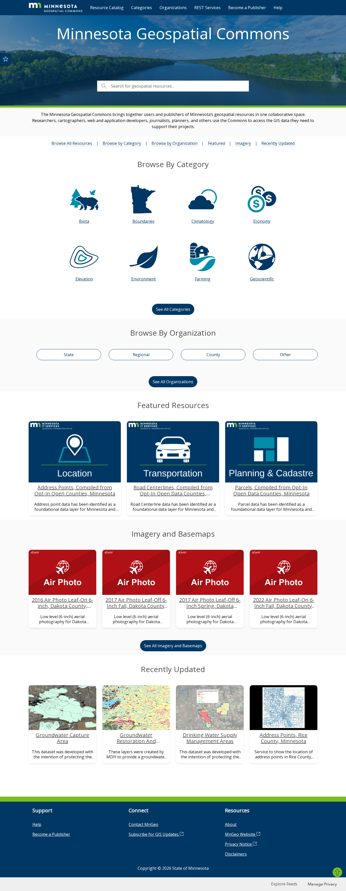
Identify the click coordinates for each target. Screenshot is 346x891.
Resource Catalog (107, 7)
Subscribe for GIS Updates (154, 834)
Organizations (173, 7)
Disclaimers (236, 854)
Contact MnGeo (143, 824)
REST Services (207, 7)
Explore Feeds (284, 884)
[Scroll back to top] (337, 872)
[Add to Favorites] (5, 58)
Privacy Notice (239, 844)
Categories (141, 7)
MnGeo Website (240, 834)
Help (278, 7)
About (231, 824)
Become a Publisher (247, 7)
